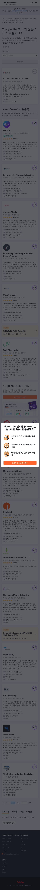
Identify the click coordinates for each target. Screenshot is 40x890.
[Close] (36, 425)
